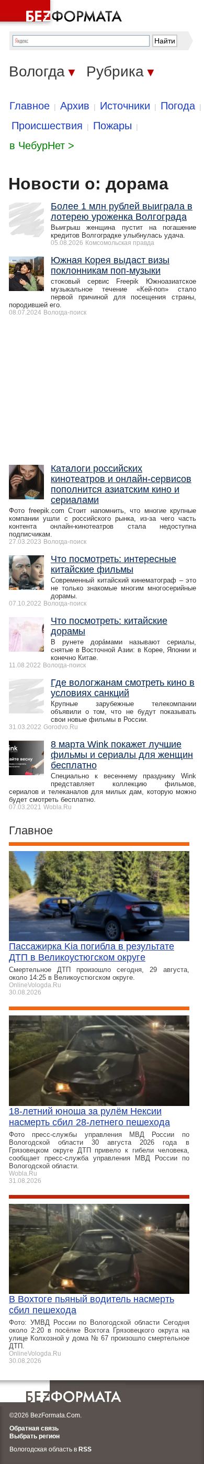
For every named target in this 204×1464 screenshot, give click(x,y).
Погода (178, 105)
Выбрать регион (34, 1436)
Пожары (112, 125)
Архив (74, 105)
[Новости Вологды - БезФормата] (63, 13)
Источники (125, 105)
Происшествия (47, 125)
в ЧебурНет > (41, 145)
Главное (29, 105)
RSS (85, 1449)
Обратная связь (34, 1428)
